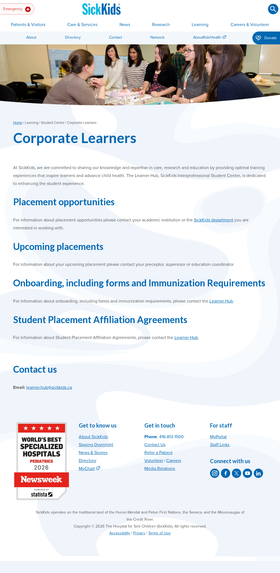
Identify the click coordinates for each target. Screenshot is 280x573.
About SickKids (93, 437)
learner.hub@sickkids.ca (49, 387)
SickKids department (213, 220)
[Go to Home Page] (101, 9)
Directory (73, 37)
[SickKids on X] (236, 473)
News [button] (124, 24)
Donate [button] (270, 38)
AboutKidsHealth (207, 37)
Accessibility (119, 533)
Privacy (139, 533)
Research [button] (161, 24)
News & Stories (93, 452)
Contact (115, 37)
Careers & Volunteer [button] (250, 24)
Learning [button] (200, 24)
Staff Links (219, 444)
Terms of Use (159, 533)
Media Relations (159, 468)
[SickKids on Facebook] (225, 473)
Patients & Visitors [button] (28, 24)
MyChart (87, 468)
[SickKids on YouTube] (247, 473)
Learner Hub (221, 301)
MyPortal (218, 437)
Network (157, 37)
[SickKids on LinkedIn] (258, 473)
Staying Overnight (96, 444)
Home (17, 123)
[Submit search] (273, 9)
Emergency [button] (13, 9)
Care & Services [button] (82, 24)
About (31, 37)
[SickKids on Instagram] (214, 473)
